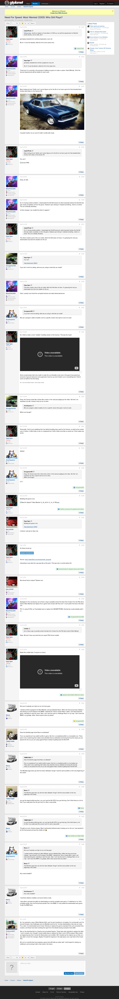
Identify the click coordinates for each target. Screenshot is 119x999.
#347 (82, 517)
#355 (82, 753)
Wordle (92, 42)
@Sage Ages (27, 33)
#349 (82, 577)
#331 (82, 27)
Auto (67, 988)
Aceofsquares (28, 405)
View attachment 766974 (30, 263)
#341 (82, 332)
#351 (83, 625)
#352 (82, 649)
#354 (82, 729)
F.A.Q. (52, 992)
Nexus (26, 790)
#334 (82, 147)
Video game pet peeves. (97, 26)
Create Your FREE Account (58, 13)
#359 (82, 887)
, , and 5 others (72, 509)
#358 (82, 844)
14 (28, 23)
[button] (39, 3)
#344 (82, 448)
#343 (82, 426)
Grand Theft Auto (94, 34)
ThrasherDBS (10, 20)
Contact (38, 992)
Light (52, 988)
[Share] (79, 27)
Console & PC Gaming (95, 29)
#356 (82, 786)
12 (22, 23)
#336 (82, 199)
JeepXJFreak (27, 31)
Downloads (44, 3)
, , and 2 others (71, 569)
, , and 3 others (73, 695)
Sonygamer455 (28, 311)
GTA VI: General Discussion (98, 31)
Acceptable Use (73, 992)
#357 (82, 816)
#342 (82, 396)
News (28, 3)
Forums (35, 3)
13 (25, 23)
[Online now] (12, 264)
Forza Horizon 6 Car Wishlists (99, 37)
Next (32, 23)
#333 (82, 86)
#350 (82, 598)
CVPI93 (26, 629)
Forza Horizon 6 (94, 40)
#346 (82, 495)
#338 (82, 253)
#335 (82, 176)
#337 (82, 224)
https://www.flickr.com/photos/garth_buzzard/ (38, 559)
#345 (82, 468)
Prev (8, 23)
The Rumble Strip (94, 45)
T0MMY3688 (27, 757)
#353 (82, 703)
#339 (82, 281)
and (77, 617)
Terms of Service (61, 992)
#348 (82, 545)
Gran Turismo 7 (93, 53)
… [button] (14, 23)
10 (17, 23)
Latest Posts (92, 24)
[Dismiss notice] (112, 11)
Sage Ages (27, 60)
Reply (81, 52)
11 (19, 23)
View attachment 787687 (30, 527)
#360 (82, 919)
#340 (82, 307)
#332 (82, 56)
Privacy (82, 992)
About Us (45, 992)
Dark (60, 988)
